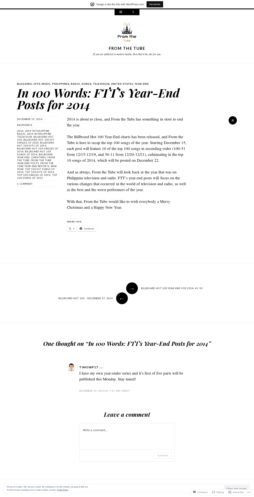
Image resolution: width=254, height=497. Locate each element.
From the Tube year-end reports (35, 165)
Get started (154, 4)
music (46, 83)
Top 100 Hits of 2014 (39, 172)
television (101, 83)
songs (86, 83)
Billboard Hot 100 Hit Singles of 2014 (36, 141)
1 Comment (25, 183)
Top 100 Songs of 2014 (37, 176)
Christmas (38, 157)
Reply (126, 390)
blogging (24, 83)
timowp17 (88, 367)
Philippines (60, 83)
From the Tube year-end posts (34, 162)
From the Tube (127, 48)
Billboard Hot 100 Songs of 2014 (34, 153)
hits (37, 83)
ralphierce (24, 125)
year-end (142, 83)
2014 (20, 131)
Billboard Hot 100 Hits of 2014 (35, 144)
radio (75, 83)
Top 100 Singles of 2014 (33, 175)
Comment (162, 455)
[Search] (133, 12)
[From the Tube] (127, 32)
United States (122, 83)
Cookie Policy (62, 489)
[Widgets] (121, 12)
